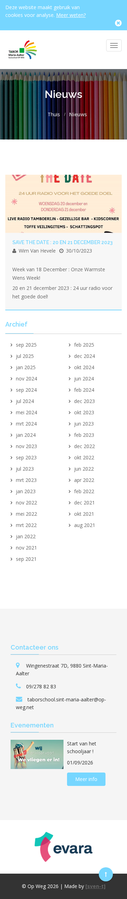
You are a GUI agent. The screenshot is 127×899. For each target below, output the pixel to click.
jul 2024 (25, 401)
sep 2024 (26, 389)
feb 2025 (84, 344)
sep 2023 (26, 457)
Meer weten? (71, 15)
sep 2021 (26, 559)
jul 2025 (25, 356)
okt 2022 (84, 457)
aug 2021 (84, 525)
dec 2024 (84, 356)
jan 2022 (26, 536)
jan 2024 (26, 435)
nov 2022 (26, 502)
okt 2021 (84, 513)
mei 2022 (26, 513)
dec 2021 (84, 502)
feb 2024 (84, 389)
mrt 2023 (26, 480)
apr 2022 (84, 480)
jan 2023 (26, 491)
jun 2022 (84, 468)
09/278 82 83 (41, 686)
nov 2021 (26, 547)
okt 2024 (84, 367)
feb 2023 (84, 435)
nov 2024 (26, 378)
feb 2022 (84, 491)
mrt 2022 (26, 525)
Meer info (86, 779)
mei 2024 (26, 412)
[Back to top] (106, 874)
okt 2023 (84, 412)
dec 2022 (84, 446)
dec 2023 (84, 401)
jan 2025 (26, 367)
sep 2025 (26, 344)
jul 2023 (25, 468)
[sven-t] (95, 886)
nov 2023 (26, 446)
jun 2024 (84, 378)
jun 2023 (84, 423)
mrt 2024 (26, 423)
